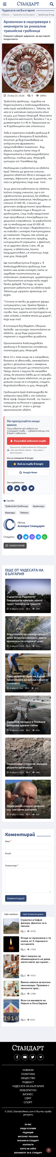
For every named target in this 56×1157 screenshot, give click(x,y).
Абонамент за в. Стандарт (28, 1152)
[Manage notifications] (48, 1150)
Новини (5, 15)
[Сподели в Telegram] (38, 537)
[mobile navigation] (4, 4)
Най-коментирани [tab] (33, 914)
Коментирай (17, 545)
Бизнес (28, 1094)
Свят (28, 1098)
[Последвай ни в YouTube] (25, 1057)
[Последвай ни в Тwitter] (33, 1057)
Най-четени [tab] (11, 914)
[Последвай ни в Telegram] (40, 1057)
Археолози (38, 506)
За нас (28, 1124)
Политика (28, 1074)
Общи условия (28, 1128)
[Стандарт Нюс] (28, 1050)
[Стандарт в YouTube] (17, 488)
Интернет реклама (28, 1136)
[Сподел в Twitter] (26, 537)
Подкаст (28, 1082)
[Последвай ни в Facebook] (17, 1057)
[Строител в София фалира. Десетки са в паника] (11, 926)
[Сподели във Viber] (32, 537)
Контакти (28, 1144)
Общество (28, 1078)
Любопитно (28, 1090)
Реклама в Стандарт (28, 1140)
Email (8, 853)
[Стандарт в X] (31, 488)
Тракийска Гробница (16, 506)
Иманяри (10, 512)
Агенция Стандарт (31, 526)
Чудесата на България (24, 15)
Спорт (28, 1102)
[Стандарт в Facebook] (10, 488)
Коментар (11, 865)
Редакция (28, 1132)
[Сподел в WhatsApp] (44, 537)
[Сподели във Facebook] (19, 537)
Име (8, 841)
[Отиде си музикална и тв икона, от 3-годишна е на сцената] (11, 944)
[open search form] (51, 4)
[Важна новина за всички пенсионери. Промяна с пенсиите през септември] (11, 988)
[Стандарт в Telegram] (24, 488)
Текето (24, 512)
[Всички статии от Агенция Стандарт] (9, 524)
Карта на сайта (28, 1148)
